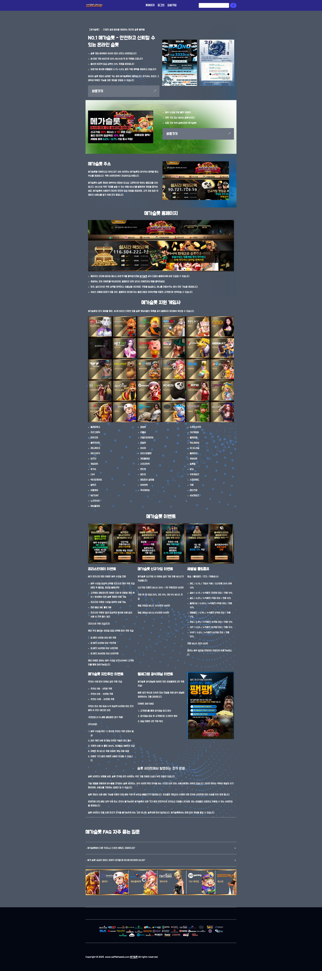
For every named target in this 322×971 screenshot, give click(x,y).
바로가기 (97, 91)
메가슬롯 (143, 276)
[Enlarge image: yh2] (194, 41)
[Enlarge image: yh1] (232, 41)
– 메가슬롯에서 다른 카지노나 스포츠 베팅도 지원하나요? (110, 848)
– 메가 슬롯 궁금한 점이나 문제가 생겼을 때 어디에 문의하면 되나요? (115, 860)
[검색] (233, 5)
